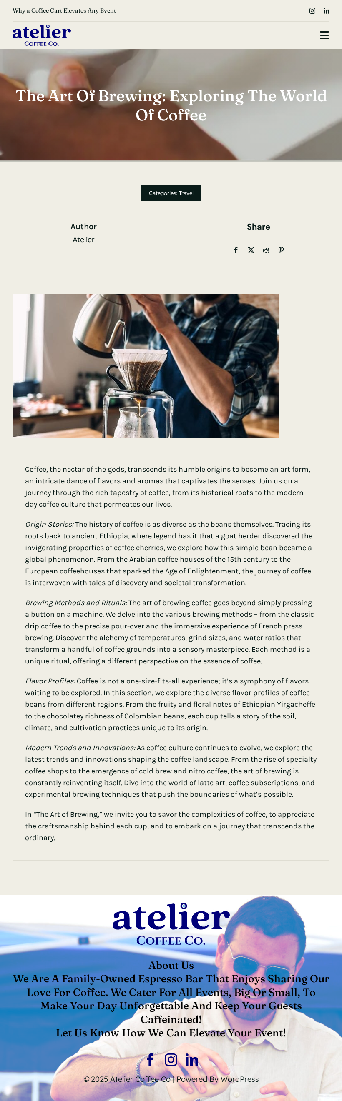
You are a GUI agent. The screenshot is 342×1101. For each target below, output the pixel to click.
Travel (186, 193)
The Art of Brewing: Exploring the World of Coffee (79, 10)
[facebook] (150, 1059)
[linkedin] (326, 11)
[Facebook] (236, 250)
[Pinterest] (281, 250)
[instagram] (312, 11)
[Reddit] (266, 250)
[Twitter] (251, 250)
